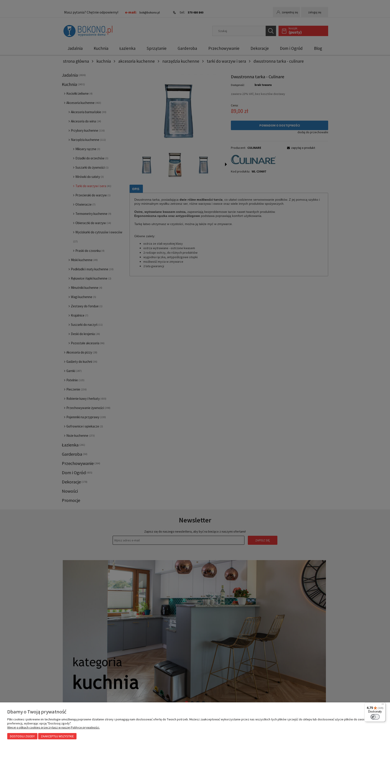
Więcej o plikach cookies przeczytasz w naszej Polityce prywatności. (53, 727)
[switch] (375, 717)
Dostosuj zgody (22, 736)
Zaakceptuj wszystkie (57, 736)
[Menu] (382, 705)
